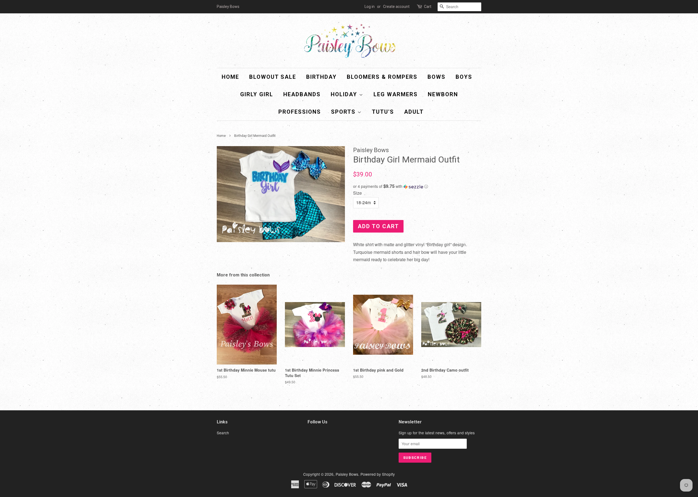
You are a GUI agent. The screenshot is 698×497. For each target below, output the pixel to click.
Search (223, 432)
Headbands (302, 94)
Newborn (443, 94)
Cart (427, 6)
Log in (370, 6)
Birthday (321, 77)
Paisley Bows (347, 474)
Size (357, 193)
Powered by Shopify (377, 474)
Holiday (345, 94)
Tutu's (383, 112)
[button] (417, 186)
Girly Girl (256, 94)
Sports (344, 112)
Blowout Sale (272, 77)
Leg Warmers (396, 94)
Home (230, 77)
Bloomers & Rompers (382, 77)
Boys (464, 77)
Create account (396, 6)
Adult (414, 112)
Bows (437, 77)
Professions (299, 112)
